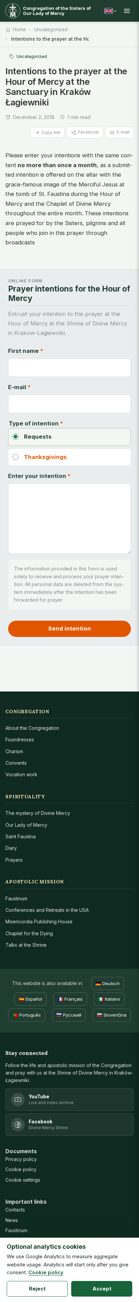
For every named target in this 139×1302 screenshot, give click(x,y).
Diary (11, 848)
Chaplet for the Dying (29, 933)
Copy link (50, 132)
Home (19, 29)
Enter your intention (39, 476)
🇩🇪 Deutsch (107, 983)
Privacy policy (21, 1159)
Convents (16, 763)
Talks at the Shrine (26, 945)
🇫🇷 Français (70, 999)
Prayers (14, 860)
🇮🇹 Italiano (109, 999)
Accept (101, 1288)
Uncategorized (50, 29)
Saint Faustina (20, 836)
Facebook (88, 132)
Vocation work (21, 774)
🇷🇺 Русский (68, 1015)
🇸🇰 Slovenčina (112, 1015)
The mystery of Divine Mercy (37, 813)
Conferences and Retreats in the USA (47, 910)
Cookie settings (22, 1180)
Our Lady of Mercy (26, 825)
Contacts (15, 1210)
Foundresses (19, 739)
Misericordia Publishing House (39, 921)
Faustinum (16, 898)
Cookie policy (20, 1169)
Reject (37, 1288)
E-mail (123, 132)
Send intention (69, 628)
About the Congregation (32, 728)
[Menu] (127, 11)
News (11, 1220)
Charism (14, 751)
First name (25, 350)
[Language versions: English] (110, 11)
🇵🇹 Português (26, 1015)
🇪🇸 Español (30, 999)
